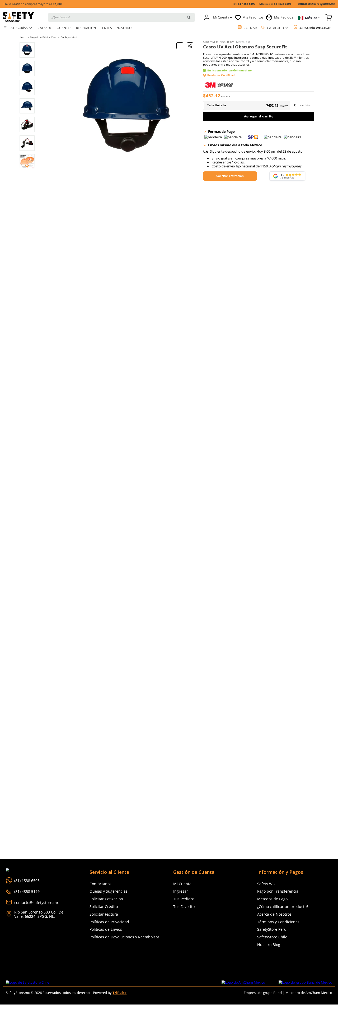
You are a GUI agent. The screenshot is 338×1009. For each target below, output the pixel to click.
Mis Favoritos (253, 17)
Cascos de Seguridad (64, 37)
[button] (190, 45)
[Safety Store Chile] (27, 982)
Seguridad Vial (39, 37)
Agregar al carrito (258, 116)
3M (248, 42)
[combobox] (121, 17)
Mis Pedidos (283, 17)
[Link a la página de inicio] (24, 37)
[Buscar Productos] (188, 17)
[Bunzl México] (305, 982)
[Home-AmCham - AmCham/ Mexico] (243, 982)
